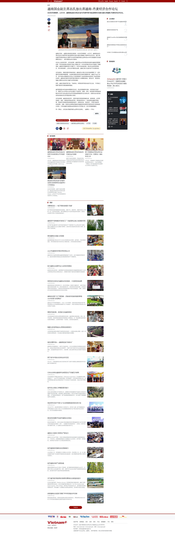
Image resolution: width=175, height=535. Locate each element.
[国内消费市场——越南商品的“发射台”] (95, 346)
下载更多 (75, 507)
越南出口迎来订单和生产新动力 (58, 433)
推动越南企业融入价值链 (56, 236)
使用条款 (82, 521)
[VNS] (84, 516)
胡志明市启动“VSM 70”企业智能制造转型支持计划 (64, 403)
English (106, 1)
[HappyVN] (123, 516)
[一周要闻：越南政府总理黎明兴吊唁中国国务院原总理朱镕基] (123, 110)
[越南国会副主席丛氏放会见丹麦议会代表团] (75, 144)
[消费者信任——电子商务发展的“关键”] (95, 210)
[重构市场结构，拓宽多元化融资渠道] (95, 316)
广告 (108, 521)
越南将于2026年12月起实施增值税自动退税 (117, 38)
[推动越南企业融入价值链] (95, 240)
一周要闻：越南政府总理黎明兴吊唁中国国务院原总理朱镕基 (113, 109)
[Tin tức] (63, 516)
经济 (49, 5)
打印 (49, 26)
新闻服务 (103, 521)
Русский (123, 1)
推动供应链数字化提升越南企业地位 (60, 418)
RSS (87, 521)
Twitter (49, 23)
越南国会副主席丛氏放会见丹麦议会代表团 (75, 153)
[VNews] (57, 516)
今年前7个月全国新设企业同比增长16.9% (117, 52)
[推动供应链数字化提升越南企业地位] (95, 422)
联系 (112, 521)
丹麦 (89, 123)
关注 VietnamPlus (87, 128)
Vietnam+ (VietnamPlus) (58, 1)
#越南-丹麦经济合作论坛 (63, 123)
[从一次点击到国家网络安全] (123, 100)
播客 (111, 94)
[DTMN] (104, 516)
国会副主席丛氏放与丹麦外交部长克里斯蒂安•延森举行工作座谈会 (56, 183)
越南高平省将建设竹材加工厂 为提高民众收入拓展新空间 (66, 221)
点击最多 (112, 19)
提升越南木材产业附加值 (56, 463)
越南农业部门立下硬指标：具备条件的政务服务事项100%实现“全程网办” (65, 297)
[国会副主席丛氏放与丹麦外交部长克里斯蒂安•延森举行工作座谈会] (57, 173)
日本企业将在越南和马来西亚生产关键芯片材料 (63, 372)
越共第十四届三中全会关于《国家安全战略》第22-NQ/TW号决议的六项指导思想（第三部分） (117, 82)
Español (116, 1)
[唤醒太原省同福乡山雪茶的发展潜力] (95, 331)
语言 (94, 521)
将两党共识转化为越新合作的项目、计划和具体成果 (65, 281)
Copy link (49, 30)
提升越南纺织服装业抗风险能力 (58, 448)
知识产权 (75, 521)
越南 (95, 123)
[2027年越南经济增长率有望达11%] (95, 255)
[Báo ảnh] (113, 516)
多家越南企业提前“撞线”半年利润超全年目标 (62, 493)
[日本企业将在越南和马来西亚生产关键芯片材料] (95, 376)
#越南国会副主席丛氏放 (62, 120)
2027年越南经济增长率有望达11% (59, 251)
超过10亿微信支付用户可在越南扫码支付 (117, 21)
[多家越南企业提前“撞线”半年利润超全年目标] (95, 497)
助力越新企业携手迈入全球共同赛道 (60, 266)
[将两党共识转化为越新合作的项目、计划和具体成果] (95, 285)
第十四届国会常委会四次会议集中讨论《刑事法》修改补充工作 (93, 154)
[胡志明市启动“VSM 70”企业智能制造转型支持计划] (95, 407)
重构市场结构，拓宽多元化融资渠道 (60, 312)
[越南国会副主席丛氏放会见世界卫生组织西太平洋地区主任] (57, 144)
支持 (90, 521)
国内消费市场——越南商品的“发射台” (60, 342)
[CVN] (95, 516)
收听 (112, 101)
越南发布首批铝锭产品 (112, 29)
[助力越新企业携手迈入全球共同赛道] (95, 270)
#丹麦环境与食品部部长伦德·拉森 (79, 120)
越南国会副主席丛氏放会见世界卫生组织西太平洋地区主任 (56, 154)
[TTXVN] (51, 516)
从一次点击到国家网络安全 (113, 98)
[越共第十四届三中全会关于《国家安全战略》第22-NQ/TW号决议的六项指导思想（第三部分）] (117, 70)
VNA (98, 521)
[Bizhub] (75, 516)
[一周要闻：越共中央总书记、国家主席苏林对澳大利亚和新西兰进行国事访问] (123, 121)
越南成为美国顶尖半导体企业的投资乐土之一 (117, 45)
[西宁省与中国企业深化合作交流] (95, 361)
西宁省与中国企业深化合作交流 (58, 357)
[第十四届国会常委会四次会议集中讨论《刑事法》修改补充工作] (94, 144)
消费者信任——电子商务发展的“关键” (60, 206)
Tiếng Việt (101, 1)
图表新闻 (112, 61)
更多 (51, 202)
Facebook (49, 19)
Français (111, 1)
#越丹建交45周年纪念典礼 (77, 123)
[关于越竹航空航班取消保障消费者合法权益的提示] (95, 482)
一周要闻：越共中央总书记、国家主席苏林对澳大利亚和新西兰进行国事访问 (113, 121)
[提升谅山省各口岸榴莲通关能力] (95, 392)
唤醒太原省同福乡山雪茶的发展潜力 (60, 327)
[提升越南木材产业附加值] (95, 467)
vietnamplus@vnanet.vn (85, 528)
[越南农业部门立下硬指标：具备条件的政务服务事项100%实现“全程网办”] (95, 300)
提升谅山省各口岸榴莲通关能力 (58, 388)
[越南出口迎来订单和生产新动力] (95, 437)
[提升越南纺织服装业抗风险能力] (95, 452)
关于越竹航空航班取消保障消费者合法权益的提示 (64, 478)
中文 (119, 1)
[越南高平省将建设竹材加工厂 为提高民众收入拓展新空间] (95, 225)
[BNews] (70, 516)
